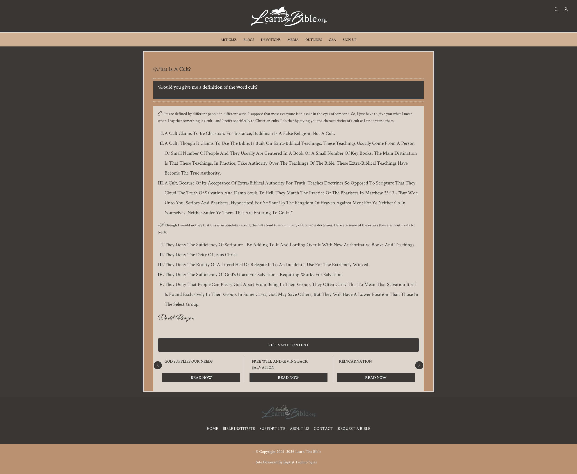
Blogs (248, 39)
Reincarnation (355, 362)
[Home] (288, 16)
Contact (323, 428)
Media (293, 39)
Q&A (332, 39)
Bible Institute (239, 428)
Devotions (271, 39)
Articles (228, 39)
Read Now (201, 378)
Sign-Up (350, 39)
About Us (299, 428)
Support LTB (272, 428)
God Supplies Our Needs (189, 362)
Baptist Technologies (300, 462)
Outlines (313, 39)
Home (212, 428)
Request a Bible (354, 428)
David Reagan (176, 319)
